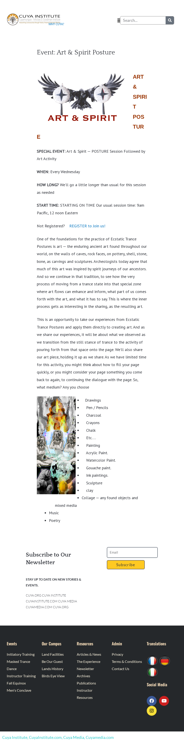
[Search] (170, 20)
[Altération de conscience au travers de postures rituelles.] (152, 660)
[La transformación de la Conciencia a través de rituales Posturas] (152, 671)
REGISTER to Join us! (87, 225)
